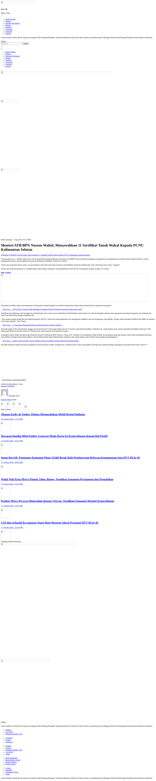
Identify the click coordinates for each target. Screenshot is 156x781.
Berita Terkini (10, 19)
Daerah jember (6, 400)
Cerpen (8, 768)
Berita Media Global (12, 760)
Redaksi (8, 730)
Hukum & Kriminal (12, 23)
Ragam (8, 25)
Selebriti (8, 27)
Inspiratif (8, 770)
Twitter (8, 740)
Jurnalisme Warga (11, 772)
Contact (8, 748)
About (7, 754)
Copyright (9, 732)
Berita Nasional (11, 762)
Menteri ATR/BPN (8, 386)
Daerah (8, 21)
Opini (7, 774)
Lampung (8, 29)
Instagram (9, 742)
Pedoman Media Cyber (13, 734)
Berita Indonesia (11, 758)
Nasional (8, 32)
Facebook (9, 738)
